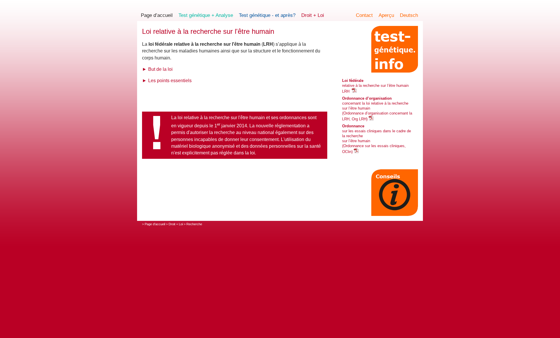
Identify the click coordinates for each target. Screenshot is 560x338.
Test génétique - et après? (267, 15)
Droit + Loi (312, 15)
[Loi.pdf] (354, 91)
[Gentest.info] (394, 49)
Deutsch (409, 15)
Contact (364, 15)
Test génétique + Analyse (205, 15)
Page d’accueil (157, 15)
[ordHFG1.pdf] (371, 119)
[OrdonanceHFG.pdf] (356, 151)
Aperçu (386, 15)
